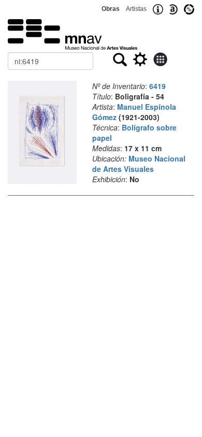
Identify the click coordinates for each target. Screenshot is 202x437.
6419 (157, 86)
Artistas (136, 8)
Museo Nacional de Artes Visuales (138, 163)
